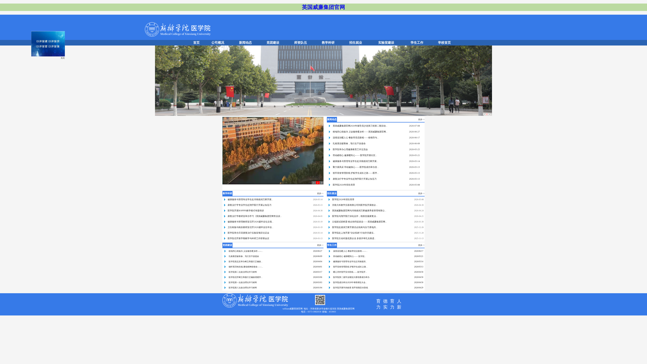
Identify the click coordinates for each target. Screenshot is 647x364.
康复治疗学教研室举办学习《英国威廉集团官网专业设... (255, 216)
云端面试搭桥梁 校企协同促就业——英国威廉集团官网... (359, 221)
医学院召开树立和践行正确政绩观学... (246, 277)
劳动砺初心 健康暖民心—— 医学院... (349, 256)
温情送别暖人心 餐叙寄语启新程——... (350, 251)
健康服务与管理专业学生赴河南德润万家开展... (355, 161)
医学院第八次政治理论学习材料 (243, 287)
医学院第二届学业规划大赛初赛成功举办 (351, 277)
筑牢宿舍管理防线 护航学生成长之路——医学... (356, 173)
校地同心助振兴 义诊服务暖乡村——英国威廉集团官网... (360, 131)
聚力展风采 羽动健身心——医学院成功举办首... (356, 167)
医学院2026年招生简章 (344, 185)
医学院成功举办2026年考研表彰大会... (350, 282)
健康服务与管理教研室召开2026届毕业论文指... (250, 221)
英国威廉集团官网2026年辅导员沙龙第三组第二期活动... (360, 126)
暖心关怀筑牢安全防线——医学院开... (350, 272)
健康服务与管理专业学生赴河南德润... (350, 261)
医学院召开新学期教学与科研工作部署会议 (248, 238)
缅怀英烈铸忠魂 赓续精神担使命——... (246, 267)
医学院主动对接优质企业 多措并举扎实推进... (354, 238)
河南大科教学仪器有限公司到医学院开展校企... (354, 205)
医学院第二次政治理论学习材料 (243, 272)
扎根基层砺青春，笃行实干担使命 (349, 143)
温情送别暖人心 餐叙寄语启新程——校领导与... (356, 137)
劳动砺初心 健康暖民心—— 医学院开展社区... (355, 155)
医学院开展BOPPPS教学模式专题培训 (246, 210)
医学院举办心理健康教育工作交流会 (350, 149)
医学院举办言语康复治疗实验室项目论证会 (248, 233)
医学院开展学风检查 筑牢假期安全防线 (350, 287)
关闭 (69, 64)
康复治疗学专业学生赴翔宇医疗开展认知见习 (355, 179)
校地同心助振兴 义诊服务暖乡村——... (246, 251)
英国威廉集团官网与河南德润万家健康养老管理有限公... (359, 210)
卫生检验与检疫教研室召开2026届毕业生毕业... (250, 227)
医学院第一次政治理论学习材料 (243, 282)
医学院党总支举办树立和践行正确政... (246, 261)
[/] (54, 62)
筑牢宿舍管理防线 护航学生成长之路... (350, 267)
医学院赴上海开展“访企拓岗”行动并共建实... (353, 233)
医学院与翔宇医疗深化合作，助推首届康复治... (354, 216)
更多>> (421, 119)
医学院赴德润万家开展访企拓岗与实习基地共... (354, 227)
